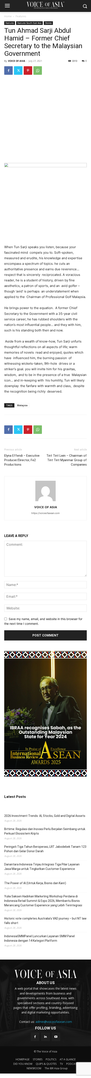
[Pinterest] (28, 70)
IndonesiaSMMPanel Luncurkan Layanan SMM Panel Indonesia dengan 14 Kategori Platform (39, 938)
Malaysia (22, 405)
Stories (48, 23)
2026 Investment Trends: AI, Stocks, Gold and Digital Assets (44, 815)
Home (8, 16)
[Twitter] (18, 70)
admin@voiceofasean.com (54, 1022)
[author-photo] (45, 501)
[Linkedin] (45, 1037)
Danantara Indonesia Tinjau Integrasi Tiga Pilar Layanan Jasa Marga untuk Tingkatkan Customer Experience (42, 867)
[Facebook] (8, 70)
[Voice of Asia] (45, 5)
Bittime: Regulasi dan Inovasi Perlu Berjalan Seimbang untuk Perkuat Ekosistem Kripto (44, 831)
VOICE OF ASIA (16, 60)
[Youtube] (56, 1037)
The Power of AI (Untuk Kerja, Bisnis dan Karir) (35, 883)
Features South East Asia (29, 23)
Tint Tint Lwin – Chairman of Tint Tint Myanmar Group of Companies (66, 460)
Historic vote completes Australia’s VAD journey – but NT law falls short (45, 921)
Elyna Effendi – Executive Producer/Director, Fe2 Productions (22, 460)
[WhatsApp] (37, 70)
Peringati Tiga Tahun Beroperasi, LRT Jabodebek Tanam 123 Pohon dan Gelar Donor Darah (45, 849)
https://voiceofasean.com (45, 513)
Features (21, 16)
